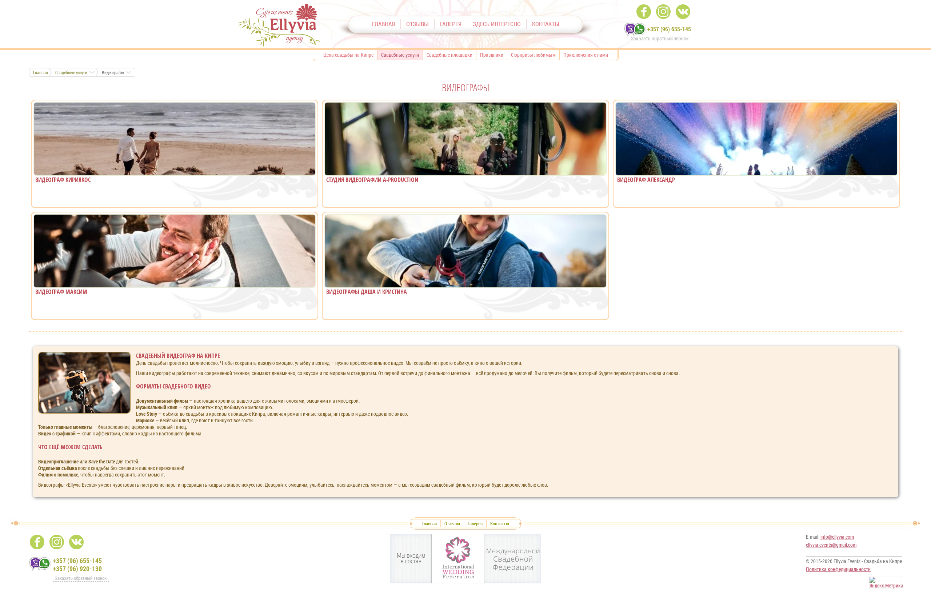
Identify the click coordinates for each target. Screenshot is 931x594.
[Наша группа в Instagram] (663, 12)
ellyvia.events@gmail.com (831, 544)
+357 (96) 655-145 (669, 29)
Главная (40, 72)
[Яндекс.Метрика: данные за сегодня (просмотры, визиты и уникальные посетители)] (886, 583)
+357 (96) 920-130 (77, 568)
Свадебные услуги (71, 72)
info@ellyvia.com (837, 536)
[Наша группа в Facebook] (644, 12)
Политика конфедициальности (838, 569)
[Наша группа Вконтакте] (683, 12)
